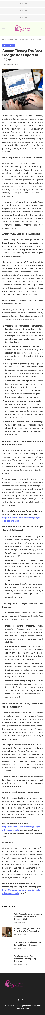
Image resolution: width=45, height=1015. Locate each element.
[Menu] (3, 29)
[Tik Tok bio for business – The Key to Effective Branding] (7, 946)
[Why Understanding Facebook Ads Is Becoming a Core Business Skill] (7, 917)
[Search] (41, 29)
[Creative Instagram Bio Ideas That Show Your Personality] (7, 932)
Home (4, 39)
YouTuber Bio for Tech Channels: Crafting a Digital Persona (26, 958)
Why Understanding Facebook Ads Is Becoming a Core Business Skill (28, 916)
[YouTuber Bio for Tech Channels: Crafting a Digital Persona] (7, 960)
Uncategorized (13, 39)
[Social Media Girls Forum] (22, 29)
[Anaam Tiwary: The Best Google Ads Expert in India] (22, 109)
